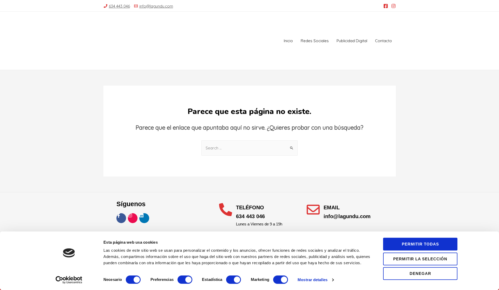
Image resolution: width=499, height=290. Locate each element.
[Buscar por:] (249, 148)
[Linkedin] (144, 218)
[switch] (185, 279)
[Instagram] (393, 6)
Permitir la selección (420, 259)
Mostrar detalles (312, 280)
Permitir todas (420, 244)
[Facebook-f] (121, 218)
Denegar (420, 273)
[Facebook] (385, 6)
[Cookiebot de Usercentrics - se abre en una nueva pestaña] (69, 280)
